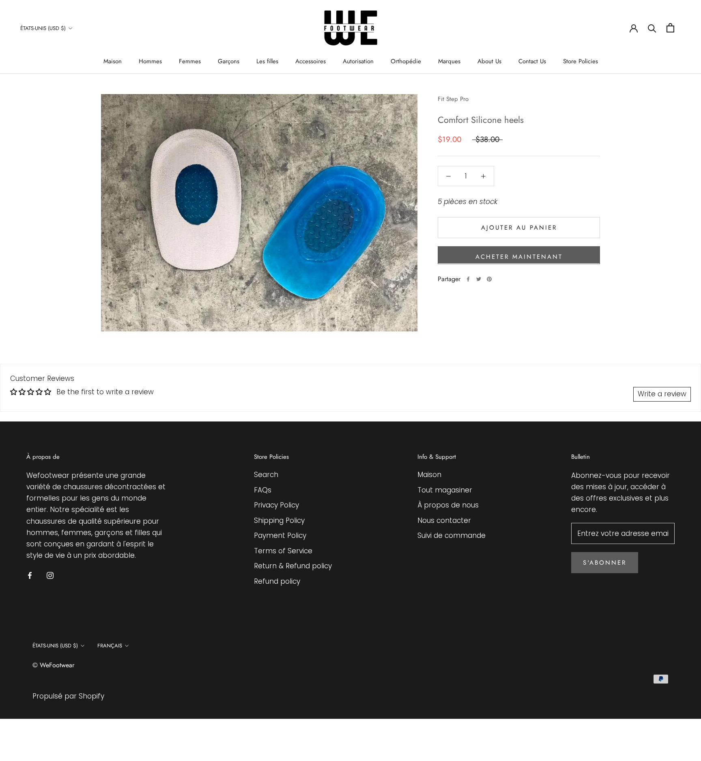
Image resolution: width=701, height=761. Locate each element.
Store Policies (580, 61)
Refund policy (277, 581)
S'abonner (604, 562)
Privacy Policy (276, 505)
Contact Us (532, 61)
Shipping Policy (279, 520)
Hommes (150, 61)
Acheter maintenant (519, 256)
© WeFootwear (53, 665)
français (109, 645)
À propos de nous (448, 505)
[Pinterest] (489, 279)
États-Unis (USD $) (43, 28)
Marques (449, 61)
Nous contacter (444, 520)
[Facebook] (468, 279)
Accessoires (310, 61)
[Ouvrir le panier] (670, 27)
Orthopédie (406, 61)
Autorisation (358, 61)
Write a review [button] (662, 394)
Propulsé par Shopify (68, 696)
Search (266, 474)
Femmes (190, 61)
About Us (489, 61)
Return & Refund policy (293, 566)
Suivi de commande (451, 535)
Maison (112, 61)
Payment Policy (280, 535)
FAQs (262, 490)
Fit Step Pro (453, 99)
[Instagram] (50, 574)
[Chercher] (652, 28)
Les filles (267, 61)
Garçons (228, 61)
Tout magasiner (444, 490)
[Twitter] (478, 279)
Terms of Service (283, 551)
